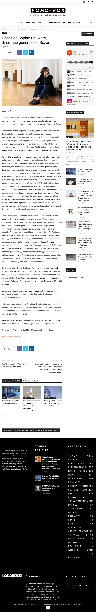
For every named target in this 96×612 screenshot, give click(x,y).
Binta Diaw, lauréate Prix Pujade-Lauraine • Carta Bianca (15, 365)
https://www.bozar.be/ (11, 337)
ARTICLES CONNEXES (11, 381)
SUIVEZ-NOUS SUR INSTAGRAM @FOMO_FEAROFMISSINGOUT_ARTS (30, 430)
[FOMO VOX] (48, 12)
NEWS (78, 23)
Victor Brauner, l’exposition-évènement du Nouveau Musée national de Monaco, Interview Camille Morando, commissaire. (51, 462)
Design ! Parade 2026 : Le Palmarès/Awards (51, 477)
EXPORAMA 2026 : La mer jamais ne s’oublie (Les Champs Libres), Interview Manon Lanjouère (85, 195)
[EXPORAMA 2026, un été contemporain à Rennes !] (71, 181)
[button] (91, 23)
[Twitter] (92, 2)
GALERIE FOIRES (68, 23)
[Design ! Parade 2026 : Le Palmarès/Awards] (11, 392)
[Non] (93, 606)
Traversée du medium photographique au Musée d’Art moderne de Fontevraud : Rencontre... (85, 242)
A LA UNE (69, 137)
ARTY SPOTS (41, 23)
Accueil (4, 29)
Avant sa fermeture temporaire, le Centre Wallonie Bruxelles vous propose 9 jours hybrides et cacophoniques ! (48, 368)
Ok (48, 608)
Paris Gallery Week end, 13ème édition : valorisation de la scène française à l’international (31, 406)
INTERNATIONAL (55, 23)
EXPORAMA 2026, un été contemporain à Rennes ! (85, 182)
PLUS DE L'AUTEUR (30, 381)
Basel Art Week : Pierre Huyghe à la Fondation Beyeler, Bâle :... (85, 257)
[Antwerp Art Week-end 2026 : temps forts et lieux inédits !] (53, 392)
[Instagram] (84, 2)
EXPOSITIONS (30, 23)
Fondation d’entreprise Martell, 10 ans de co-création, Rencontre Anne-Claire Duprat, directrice (85, 226)
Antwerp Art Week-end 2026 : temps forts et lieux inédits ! (52, 403)
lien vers (50, 324)
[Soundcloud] (88, 2)
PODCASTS (19, 23)
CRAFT (4, 398)
